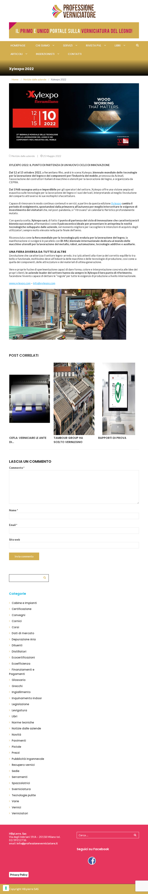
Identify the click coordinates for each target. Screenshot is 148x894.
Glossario (18, 680)
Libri (118, 45)
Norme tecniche (23, 722)
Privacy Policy (18, 874)
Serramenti (19, 777)
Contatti (75, 54)
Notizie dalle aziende (23, 156)
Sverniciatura (21, 789)
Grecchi (17, 686)
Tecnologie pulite (24, 795)
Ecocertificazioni (23, 657)
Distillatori (19, 651)
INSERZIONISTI (45, 54)
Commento (17, 467)
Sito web (14, 539)
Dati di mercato (23, 633)
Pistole (16, 747)
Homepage (17, 45)
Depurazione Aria (24, 639)
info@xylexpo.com (44, 283)
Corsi (15, 627)
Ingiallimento (21, 692)
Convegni (18, 615)
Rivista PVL (93, 45)
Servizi (68, 45)
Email (13, 524)
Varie (15, 801)
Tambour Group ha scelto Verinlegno (68, 440)
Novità (16, 734)
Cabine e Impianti (24, 603)
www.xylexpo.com (20, 283)
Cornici (17, 621)
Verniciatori (20, 813)
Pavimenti (19, 740)
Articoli (16, 54)
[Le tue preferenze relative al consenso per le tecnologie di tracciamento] (6, 888)
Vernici (16, 807)
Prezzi (16, 753)
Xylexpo (116, 203)
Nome (13, 510)
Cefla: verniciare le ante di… (27, 440)
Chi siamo (43, 45)
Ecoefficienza (21, 664)
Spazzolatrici (21, 783)
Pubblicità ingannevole (28, 759)
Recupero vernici (23, 765)
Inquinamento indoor (27, 698)
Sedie (15, 771)
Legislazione (20, 704)
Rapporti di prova (112, 438)
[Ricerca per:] (29, 577)
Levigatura (19, 710)
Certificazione (21, 609)
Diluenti (17, 645)
